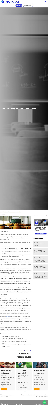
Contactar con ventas (28, 5)
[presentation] (0, 392)
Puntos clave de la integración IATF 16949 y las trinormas (39, 251)
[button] (44, 402)
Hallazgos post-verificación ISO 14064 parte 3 (39, 244)
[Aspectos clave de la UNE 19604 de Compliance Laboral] (24, 365)
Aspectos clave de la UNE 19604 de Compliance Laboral (40, 267)
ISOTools (8, 316)
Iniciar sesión (19, 5)
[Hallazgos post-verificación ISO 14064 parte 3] (36, 365)
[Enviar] (46, 215)
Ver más (20, 389)
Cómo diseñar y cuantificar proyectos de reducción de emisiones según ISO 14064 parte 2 (40, 259)
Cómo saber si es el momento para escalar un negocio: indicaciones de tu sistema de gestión (40, 275)
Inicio (1, 212)
